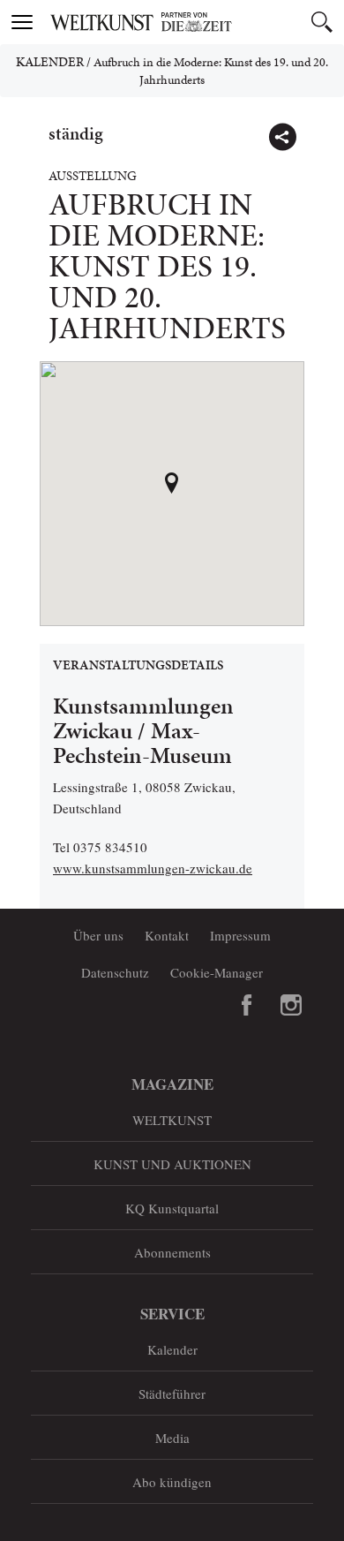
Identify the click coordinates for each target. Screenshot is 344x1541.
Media (172, 1438)
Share (282, 137)
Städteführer (172, 1393)
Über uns (98, 935)
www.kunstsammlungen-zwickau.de (152, 868)
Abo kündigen (172, 1482)
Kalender (50, 62)
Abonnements (172, 1252)
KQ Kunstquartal (172, 1208)
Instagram (291, 1005)
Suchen (322, 22)
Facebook (247, 1005)
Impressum (240, 935)
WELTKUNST (172, 1120)
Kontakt (167, 935)
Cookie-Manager (216, 972)
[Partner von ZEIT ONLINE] (194, 22)
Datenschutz (115, 972)
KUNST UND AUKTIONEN (172, 1164)
